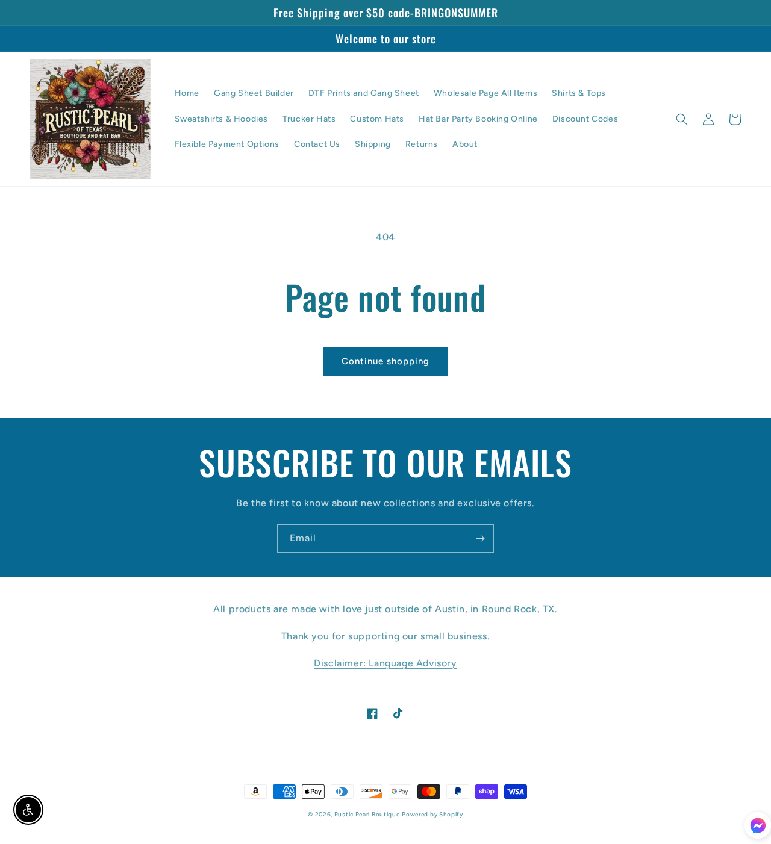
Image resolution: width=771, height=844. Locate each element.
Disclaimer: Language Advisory (385, 663)
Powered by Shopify (432, 814)
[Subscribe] (480, 538)
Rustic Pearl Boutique (367, 814)
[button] (682, 119)
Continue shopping (385, 361)
